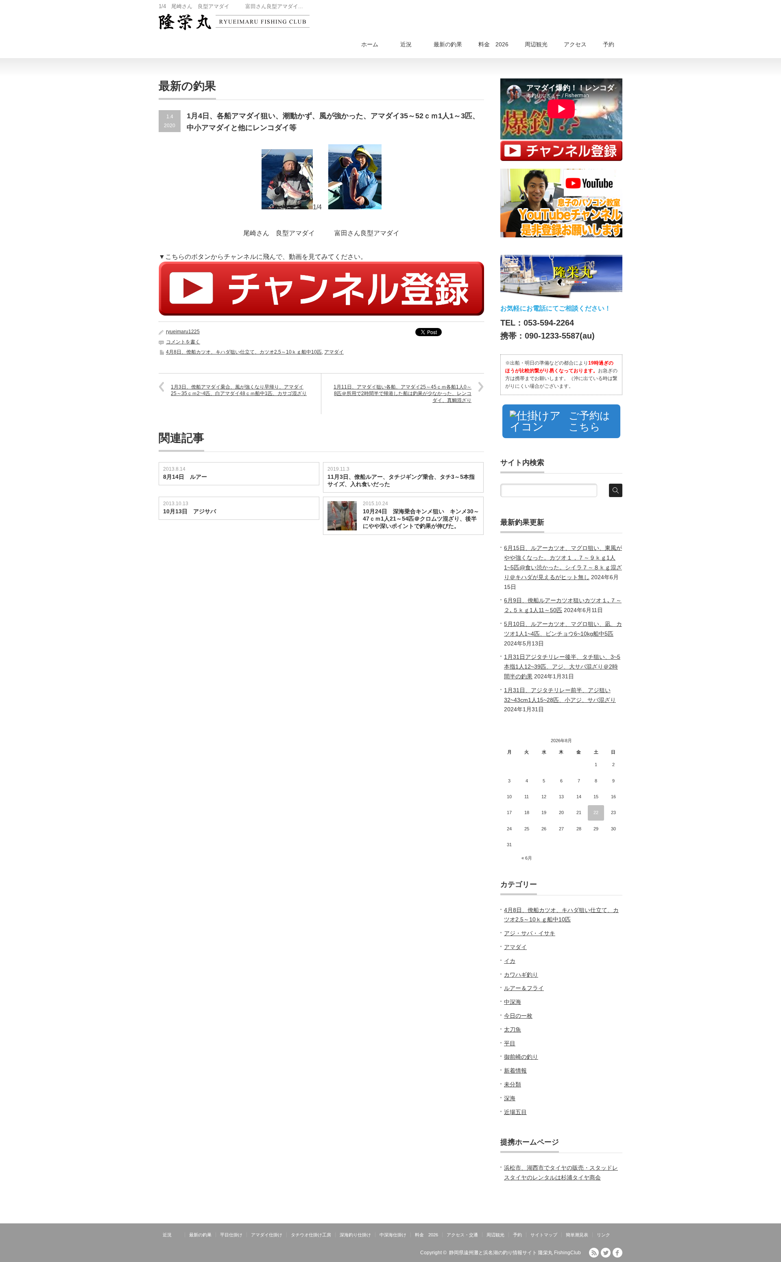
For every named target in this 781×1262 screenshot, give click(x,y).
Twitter (606, 1253)
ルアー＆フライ (524, 988)
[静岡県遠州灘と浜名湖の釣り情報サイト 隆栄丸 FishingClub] (234, 22)
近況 (411, 44)
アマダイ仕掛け (266, 1234)
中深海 (512, 1002)
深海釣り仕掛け (355, 1234)
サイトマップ (543, 1234)
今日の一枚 (518, 1015)
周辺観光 (536, 44)
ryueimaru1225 (183, 332)
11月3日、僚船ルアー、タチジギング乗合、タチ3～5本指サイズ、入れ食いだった (401, 480)
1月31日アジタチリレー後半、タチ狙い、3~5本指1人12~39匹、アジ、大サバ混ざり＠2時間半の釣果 (562, 667)
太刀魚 (512, 1029)
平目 (509, 1043)
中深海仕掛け (393, 1234)
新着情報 (515, 1070)
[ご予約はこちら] (561, 438)
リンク (603, 1234)
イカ (509, 961)
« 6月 (526, 858)
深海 (509, 1098)
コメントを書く (183, 342)
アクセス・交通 (462, 1234)
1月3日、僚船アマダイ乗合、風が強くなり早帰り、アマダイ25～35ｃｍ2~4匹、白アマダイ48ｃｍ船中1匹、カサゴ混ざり (239, 390)
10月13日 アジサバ (189, 511)
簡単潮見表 (577, 1234)
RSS (594, 1253)
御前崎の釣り (521, 1056)
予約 (608, 44)
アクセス (575, 44)
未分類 (512, 1084)
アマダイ (334, 352)
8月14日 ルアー (185, 477)
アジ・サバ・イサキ (529, 933)
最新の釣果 (448, 44)
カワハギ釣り (521, 974)
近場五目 (515, 1112)
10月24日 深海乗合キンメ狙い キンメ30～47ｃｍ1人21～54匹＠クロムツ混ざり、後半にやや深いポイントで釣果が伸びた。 (421, 518)
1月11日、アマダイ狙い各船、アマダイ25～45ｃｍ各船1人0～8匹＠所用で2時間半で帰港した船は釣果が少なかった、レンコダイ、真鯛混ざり (402, 394)
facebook (617, 1253)
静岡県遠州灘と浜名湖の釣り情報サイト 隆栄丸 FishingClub (515, 1252)
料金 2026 (493, 44)
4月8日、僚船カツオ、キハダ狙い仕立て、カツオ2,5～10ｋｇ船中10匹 (244, 352)
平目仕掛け (231, 1234)
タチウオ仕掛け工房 (311, 1234)
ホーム (369, 44)
